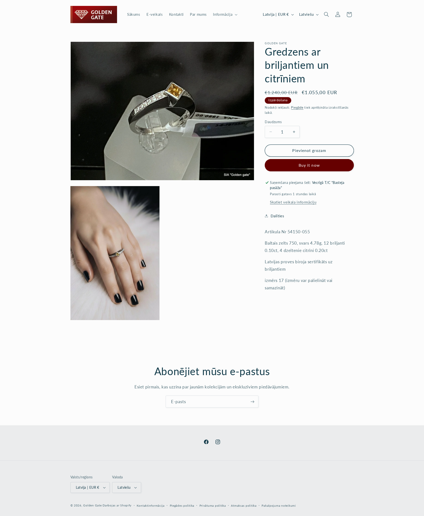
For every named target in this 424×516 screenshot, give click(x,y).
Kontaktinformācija (151, 505)
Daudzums (273, 122)
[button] (224, 14)
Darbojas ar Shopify (117, 505)
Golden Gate (92, 505)
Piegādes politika (182, 505)
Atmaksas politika (244, 505)
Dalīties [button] (277, 215)
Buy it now (309, 165)
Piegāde (297, 107)
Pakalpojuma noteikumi (279, 505)
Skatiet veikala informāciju (293, 202)
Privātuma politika (212, 505)
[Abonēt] (252, 402)
